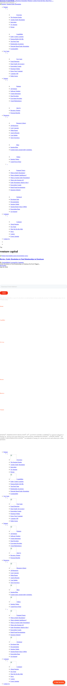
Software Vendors (15, 536)
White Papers (14, 575)
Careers (12, 679)
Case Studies (14, 580)
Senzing (4, 262)
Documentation (14, 647)
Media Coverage (11, 262)
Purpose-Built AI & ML (17, 484)
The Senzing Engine (16, 462)
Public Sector (14, 521)
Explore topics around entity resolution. (21, 594)
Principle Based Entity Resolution (19, 491)
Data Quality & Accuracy (17, 509)
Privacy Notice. (5, 299)
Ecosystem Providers (16, 543)
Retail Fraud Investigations (17, 632)
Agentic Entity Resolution (17, 464)
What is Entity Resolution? (17, 617)
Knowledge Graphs (15, 511)
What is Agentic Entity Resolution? (20, 622)
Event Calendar (14, 681)
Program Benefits (15, 558)
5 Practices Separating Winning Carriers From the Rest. (26, 0)
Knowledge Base (15, 654)
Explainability (14, 493)
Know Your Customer (16, 516)
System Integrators (15, 538)
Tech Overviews (15, 582)
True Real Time (14, 486)
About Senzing (14, 669)
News (12, 676)
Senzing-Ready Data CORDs (18, 651)
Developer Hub (14, 644)
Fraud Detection (14, 506)
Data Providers (14, 541)
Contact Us (6, 684)
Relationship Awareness (17, 489)
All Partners (13, 533)
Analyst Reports (14, 578)
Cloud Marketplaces (16, 546)
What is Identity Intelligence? (18, 620)
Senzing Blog (14, 592)
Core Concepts (14, 573)
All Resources (14, 570)
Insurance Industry (15, 635)
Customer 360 (14, 518)
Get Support (13, 656)
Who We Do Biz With (16, 674)
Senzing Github (14, 649)
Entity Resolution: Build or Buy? (19, 627)
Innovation (13, 467)
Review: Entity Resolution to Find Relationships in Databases (22, 259)
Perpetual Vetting (15, 513)
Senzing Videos (14, 604)
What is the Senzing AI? (17, 625)
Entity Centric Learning (16, 481)
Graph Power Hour (15, 606)
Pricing (12, 472)
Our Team (13, 671)
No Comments (20, 262)
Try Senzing (13, 469)
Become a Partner (15, 555)
